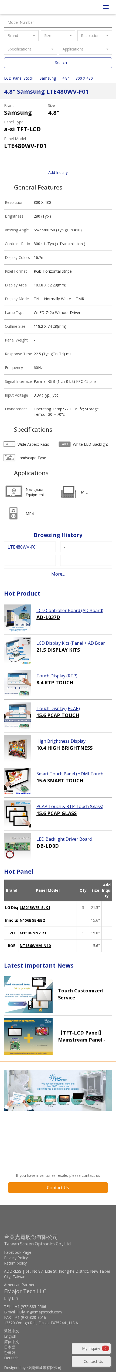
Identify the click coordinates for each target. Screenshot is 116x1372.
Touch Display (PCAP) (58, 708)
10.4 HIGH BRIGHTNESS (64, 748)
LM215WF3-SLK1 (35, 907)
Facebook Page (17, 1252)
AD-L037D (48, 617)
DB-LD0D (47, 846)
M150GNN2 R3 (33, 932)
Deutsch (11, 1357)
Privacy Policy (16, 1257)
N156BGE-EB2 (32, 920)
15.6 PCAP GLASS (56, 813)
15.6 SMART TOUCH (59, 780)
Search (61, 62)
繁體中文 (11, 1330)
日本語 (9, 1347)
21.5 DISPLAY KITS (58, 650)
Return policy (15, 1263)
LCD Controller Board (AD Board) (69, 610)
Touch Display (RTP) (56, 676)
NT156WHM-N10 (35, 945)
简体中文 (11, 1341)
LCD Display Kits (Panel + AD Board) (70, 643)
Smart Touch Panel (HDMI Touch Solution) (69, 774)
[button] (21, 35)
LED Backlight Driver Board (64, 839)
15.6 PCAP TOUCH (57, 715)
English (10, 1336)
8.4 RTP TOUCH (54, 682)
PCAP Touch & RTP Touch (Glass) (69, 806)
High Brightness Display (61, 741)
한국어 (9, 1352)
